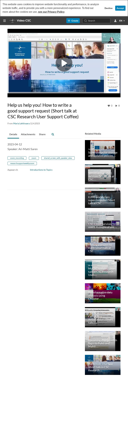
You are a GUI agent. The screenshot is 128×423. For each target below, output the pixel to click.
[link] (73, 20)
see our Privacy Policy (51, 11)
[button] (52, 134)
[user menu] (115, 20)
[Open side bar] (4, 20)
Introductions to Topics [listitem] (41, 169)
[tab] (13, 134)
